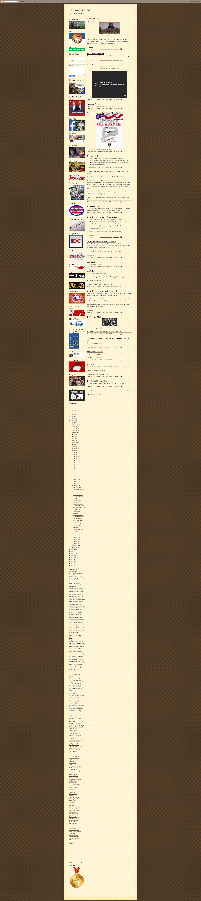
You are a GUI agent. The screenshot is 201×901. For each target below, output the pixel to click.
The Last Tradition (73, 768)
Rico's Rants (72, 802)
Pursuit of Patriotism (74, 797)
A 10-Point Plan (77, 502)
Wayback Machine (73, 835)
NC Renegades (72, 782)
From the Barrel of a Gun (75, 750)
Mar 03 (76, 539)
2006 (72, 563)
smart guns (96, 264)
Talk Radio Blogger (74, 817)
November (75, 426)
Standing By (72, 815)
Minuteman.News (73, 777)
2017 (72, 416)
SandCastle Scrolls (73, 803)
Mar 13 (76, 473)
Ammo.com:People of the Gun (76, 727)
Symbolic (75, 513)
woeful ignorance (99, 358)
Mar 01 (76, 543)
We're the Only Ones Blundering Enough (79, 504)
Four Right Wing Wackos (75, 746)
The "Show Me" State (78, 525)
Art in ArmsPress (73, 730)
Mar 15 (76, 469)
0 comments (116, 59)
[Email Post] (121, 49)
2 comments (116, 49)
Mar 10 (76, 479)
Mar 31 (76, 444)
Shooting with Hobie (74, 807)
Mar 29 (76, 446)
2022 (72, 406)
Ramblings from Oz (74, 799)
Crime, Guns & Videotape (75, 740)
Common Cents (73, 738)
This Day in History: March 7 (78, 530)
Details (111, 106)
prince (114, 277)
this (123, 277)
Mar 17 (76, 465)
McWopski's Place (73, 776)
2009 (72, 557)
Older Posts (129, 391)
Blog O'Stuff (72, 731)
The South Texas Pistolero (75, 822)
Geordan (91, 310)
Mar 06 (76, 533)
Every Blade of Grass (74, 745)
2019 (72, 412)
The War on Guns (80, 10)
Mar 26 (76, 452)
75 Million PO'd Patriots (75, 723)
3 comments (116, 312)
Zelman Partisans (73, 840)
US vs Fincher (72, 828)
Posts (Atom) (98, 395)
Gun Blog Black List (74, 756)
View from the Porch (74, 830)
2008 (72, 559)
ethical (119, 251)
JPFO (70, 764)
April (73, 440)
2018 (72, 414)
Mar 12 (76, 475)
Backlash (75, 527)
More (109, 35)
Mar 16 (76, 467)
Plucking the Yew (73, 792)
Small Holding (72, 812)
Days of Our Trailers (74, 741)
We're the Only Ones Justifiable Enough (78, 515)
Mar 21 (76, 456)
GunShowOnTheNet (74, 758)
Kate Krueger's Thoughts (75, 766)
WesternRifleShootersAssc (75, 836)
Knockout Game (77, 493)
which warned (97, 182)
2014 (72, 422)
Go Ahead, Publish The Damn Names (79, 508)
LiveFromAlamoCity (74, 769)
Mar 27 (76, 450)
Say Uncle (71, 805)
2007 (72, 561)
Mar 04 (76, 537)
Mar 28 (76, 448)
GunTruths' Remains (74, 759)
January (74, 547)
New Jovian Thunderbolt (75, 784)
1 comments (116, 151)
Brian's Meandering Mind (75, 733)
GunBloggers (72, 754)
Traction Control (73, 823)
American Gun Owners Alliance (76, 725)
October (74, 428)
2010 (72, 555)
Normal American (73, 787)
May (73, 438)
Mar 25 (76, 454)
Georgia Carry (72, 753)
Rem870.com (72, 800)
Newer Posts (90, 391)
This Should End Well (78, 489)
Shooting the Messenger (75, 808)
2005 (72, 565)
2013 (72, 549)
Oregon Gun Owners (95, 181)
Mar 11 (76, 477)
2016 (72, 418)
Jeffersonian (72, 761)
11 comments (116, 286)
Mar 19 (76, 461)
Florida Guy (91, 234)
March (74, 442)
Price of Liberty (73, 794)
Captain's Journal (73, 736)
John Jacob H (72, 763)
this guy (123, 171)
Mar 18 (76, 463)
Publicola (71, 795)
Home (109, 391)
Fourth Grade (72, 748)
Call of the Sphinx (77, 487)
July (73, 434)
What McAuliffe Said (74, 838)
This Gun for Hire (77, 500)
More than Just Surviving (75, 779)
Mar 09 (76, 481)
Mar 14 (76, 471)
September (75, 430)
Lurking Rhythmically (74, 771)
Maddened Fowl (73, 772)
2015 (72, 420)
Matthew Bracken (73, 774)
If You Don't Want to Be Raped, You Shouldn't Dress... (78, 522)
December (74, 424)
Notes (88, 264)
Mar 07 (76, 485)
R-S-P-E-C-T (76, 491)
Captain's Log (76, 511)
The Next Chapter (73, 818)
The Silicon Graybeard (74, 820)
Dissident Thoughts (73, 743)
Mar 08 (76, 483)
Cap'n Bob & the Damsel (75, 735)
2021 (72, 408)
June (73, 436)
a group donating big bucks (105, 171)
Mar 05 (76, 535)
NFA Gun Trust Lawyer (74, 785)
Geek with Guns (73, 751)
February (74, 545)
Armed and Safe (73, 728)
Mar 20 (76, 458)
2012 (72, 551)
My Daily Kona (73, 781)
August (74, 432)
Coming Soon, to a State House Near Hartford (78, 496)
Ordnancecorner (73, 790)
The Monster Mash (77, 518)
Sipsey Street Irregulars (74, 810)
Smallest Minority (73, 813)
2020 (72, 410)
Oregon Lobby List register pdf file (116, 198)
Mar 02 (76, 541)
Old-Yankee (72, 789)
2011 (72, 553)
